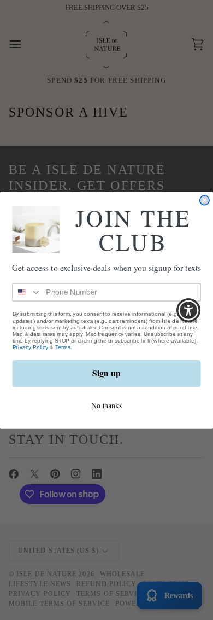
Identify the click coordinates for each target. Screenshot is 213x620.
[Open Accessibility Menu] (188, 310)
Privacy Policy (31, 347)
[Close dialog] (204, 200)
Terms (63, 347)
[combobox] (27, 291)
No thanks (106, 405)
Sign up (106, 373)
